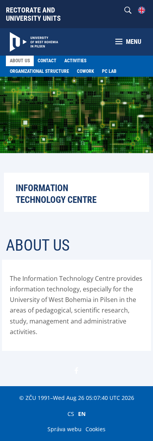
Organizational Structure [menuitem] (39, 71)
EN (82, 413)
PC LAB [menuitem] (109, 71)
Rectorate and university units (33, 14)
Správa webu (64, 429)
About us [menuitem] (20, 60)
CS (70, 413)
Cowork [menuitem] (85, 71)
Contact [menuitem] (47, 60)
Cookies (96, 429)
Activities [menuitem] (75, 60)
